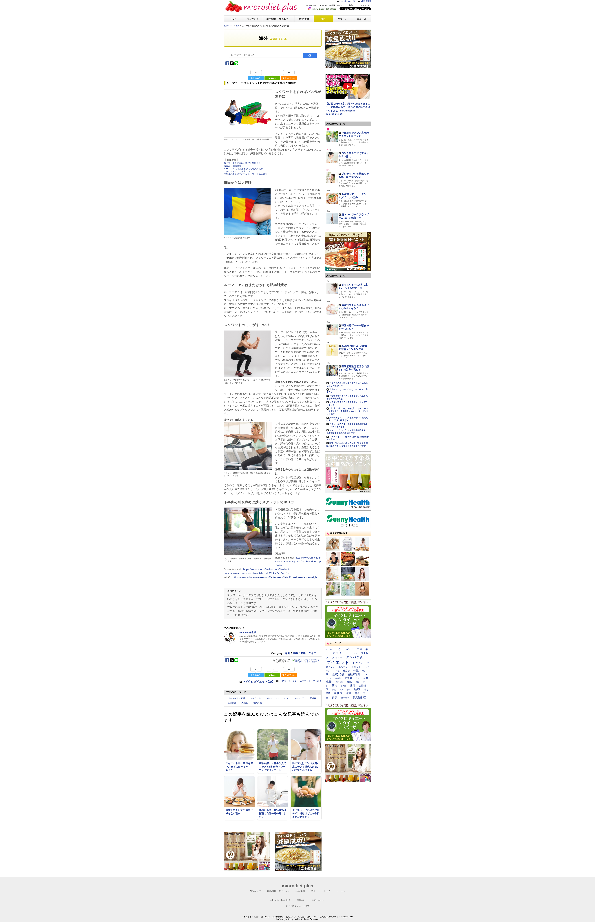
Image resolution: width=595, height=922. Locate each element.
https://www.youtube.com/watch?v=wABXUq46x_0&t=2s (256, 573)
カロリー (338, 653)
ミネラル (356, 667)
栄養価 (338, 678)
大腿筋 (244, 702)
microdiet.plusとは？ (348, 1)
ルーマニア (299, 698)
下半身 (313, 698)
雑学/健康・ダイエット (278, 18)
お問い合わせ (318, 900)
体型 (337, 671)
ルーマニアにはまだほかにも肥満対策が (243, 168)
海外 (323, 18)
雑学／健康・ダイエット (307, 653)
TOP (233, 18)
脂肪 (357, 689)
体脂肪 (346, 670)
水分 (357, 678)
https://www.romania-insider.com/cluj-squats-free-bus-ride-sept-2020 (298, 561)
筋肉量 (343, 686)
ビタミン (358, 663)
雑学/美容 (304, 18)
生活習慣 (339, 682)
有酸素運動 (354, 674)
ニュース (361, 18)
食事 (334, 697)
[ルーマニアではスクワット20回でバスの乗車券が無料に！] (248, 136)
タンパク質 (354, 657)
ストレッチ (337, 658)
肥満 (348, 690)
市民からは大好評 (232, 166)
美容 (334, 689)
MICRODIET (366, 1)
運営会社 (301, 900)
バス (286, 698)
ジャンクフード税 (236, 698)
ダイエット (337, 662)
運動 (348, 693)
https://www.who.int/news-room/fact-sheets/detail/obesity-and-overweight (275, 577)
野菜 (357, 693)
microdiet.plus (297, 885)
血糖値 (338, 693)
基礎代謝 (232, 702)
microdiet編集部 (247, 632)
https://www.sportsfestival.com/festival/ (266, 569)
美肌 (341, 690)
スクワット (255, 698)
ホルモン (343, 667)
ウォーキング (345, 649)
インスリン (330, 649)
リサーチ (342, 18)
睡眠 (349, 682)
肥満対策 (257, 702)
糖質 (352, 685)
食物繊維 (359, 697)
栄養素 (348, 678)
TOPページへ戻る (288, 681)
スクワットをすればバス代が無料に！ (242, 163)
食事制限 (345, 697)
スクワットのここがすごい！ (238, 171)
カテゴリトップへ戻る (311, 681)
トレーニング (272, 698)
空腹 (357, 682)
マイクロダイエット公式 (257, 681)
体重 (356, 670)
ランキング (253, 18)
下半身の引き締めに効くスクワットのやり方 (245, 174)
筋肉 (334, 685)
